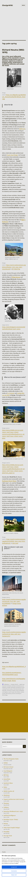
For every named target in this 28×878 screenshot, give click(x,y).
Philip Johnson (16, 277)
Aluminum (7, 795)
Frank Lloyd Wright (12, 155)
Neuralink (6, 831)
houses (10, 689)
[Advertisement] (14, 25)
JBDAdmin (6, 684)
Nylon (5, 787)
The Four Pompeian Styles (11, 759)
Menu (23, 5)
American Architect (6, 685)
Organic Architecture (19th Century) (14, 799)
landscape (21, 690)
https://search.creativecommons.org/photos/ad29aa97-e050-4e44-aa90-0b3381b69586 (14, 267)
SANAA (6, 763)
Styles (4, 852)
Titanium (6, 803)
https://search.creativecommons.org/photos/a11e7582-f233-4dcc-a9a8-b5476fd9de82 (14, 601)
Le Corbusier (10, 393)
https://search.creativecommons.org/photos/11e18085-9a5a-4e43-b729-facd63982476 (13, 541)
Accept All (14, 867)
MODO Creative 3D (9, 791)
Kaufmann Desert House (9, 481)
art (23, 685)
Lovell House (11, 692)
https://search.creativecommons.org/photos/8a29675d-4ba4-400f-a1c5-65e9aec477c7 (14, 634)
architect (14, 685)
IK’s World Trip (16, 269)
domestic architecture (16, 687)
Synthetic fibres (8, 783)
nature (22, 692)
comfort (9, 687)
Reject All (14, 875)
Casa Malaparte (8, 771)
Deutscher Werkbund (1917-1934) (13, 811)
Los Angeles (5, 692)
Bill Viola (6, 775)
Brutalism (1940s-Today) (11, 819)
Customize (14, 871)
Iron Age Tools (8, 835)
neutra (3, 693)
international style (17, 689)
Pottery (6, 823)
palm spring (8, 693)
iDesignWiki (7, 5)
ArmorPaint (7, 779)
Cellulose (6, 807)
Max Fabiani (17, 692)
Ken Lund (15, 543)
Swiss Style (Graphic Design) (12, 827)
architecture (19, 685)
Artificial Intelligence (10, 815)
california (4, 687)
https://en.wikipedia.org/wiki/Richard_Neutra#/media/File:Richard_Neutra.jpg (14, 97)
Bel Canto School (8, 767)
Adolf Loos (22, 128)
